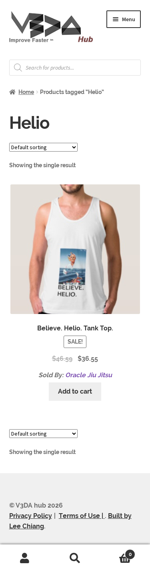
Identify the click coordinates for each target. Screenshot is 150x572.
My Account (25, 558)
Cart (116, 551)
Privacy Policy (30, 516)
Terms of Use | (82, 516)
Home (26, 92)
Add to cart (75, 391)
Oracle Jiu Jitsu (88, 375)
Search (75, 558)
